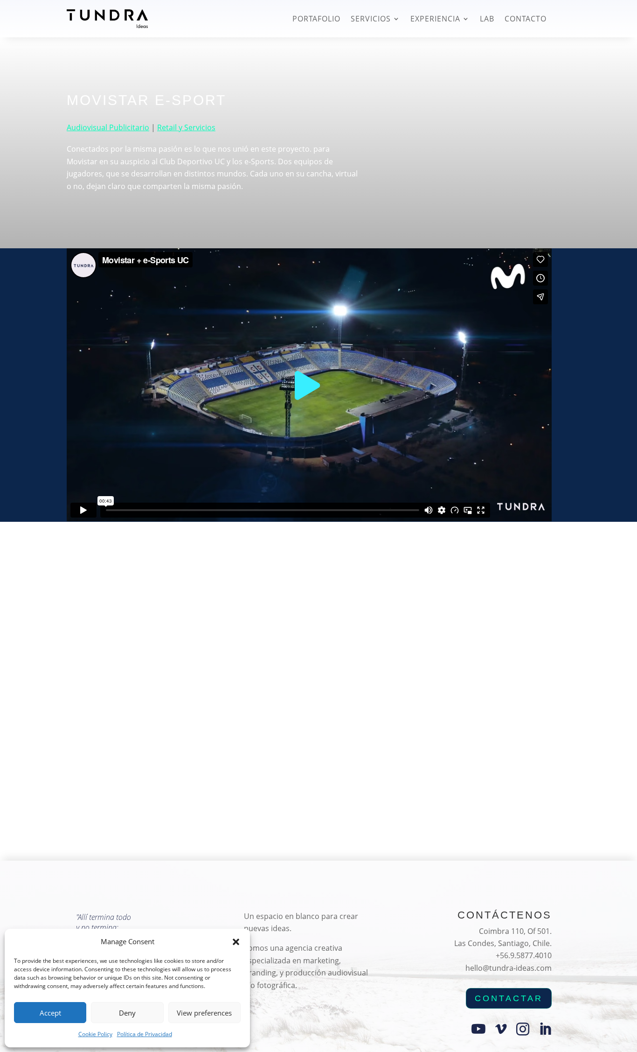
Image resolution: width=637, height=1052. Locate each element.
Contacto (526, 19)
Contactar (509, 998)
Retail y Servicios (186, 127)
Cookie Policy (95, 1034)
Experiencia (435, 19)
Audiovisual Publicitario (108, 127)
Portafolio (316, 19)
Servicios (371, 19)
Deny (127, 1012)
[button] (236, 942)
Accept (50, 1012)
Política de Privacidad (144, 1034)
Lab (487, 19)
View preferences (204, 1012)
